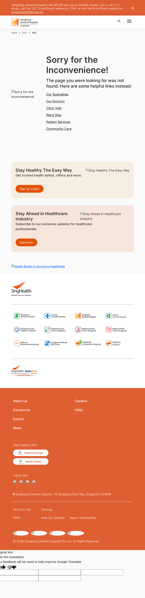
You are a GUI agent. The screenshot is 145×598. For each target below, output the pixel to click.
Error (24, 32)
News (17, 428)
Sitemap (46, 509)
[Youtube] (34, 482)
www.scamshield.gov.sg (27, 12)
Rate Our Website (53, 518)
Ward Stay (54, 115)
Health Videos (33, 461)
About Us (20, 401)
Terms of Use (22, 509)
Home (14, 32)
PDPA (16, 518)
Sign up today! (29, 189)
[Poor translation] (12, 566)
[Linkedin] (28, 482)
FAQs (79, 410)
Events (18, 419)
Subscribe (26, 242)
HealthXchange (33, 452)
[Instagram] (21, 482)
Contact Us (21, 410)
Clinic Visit (54, 108)
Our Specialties (57, 94)
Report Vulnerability (83, 518)
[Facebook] (15, 482)
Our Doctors (55, 101)
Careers (81, 401)
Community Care (58, 129)
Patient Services (58, 122)
